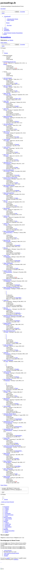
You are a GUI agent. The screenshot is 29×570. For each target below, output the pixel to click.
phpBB (7, 558)
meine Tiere (6, 101)
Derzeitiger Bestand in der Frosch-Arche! (12, 315)
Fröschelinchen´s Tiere (8, 421)
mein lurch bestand (7, 78)
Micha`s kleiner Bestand (8, 231)
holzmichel (7, 281)
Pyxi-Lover (7, 179)
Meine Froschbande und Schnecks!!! (11, 287)
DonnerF (17, 144)
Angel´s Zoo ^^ (6, 147)
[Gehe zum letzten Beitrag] (17, 68)
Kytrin (6, 346)
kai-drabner (7, 353)
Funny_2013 (8, 94)
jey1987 (7, 140)
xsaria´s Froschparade (8, 360)
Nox (6, 201)
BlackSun (7, 380)
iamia (6, 470)
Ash (6, 63)
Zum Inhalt (3, 8)
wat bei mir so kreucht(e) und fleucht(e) (12, 445)
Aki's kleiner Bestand (8, 124)
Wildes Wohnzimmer (8, 263)
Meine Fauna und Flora (8, 193)
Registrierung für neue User (9, 61)
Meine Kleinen (6, 453)
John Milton (8, 462)
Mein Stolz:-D (6, 131)
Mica (6, 392)
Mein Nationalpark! (7, 379)
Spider (16, 167)
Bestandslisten (6, 37)
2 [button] (3, 51)
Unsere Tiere (6, 255)
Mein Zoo (5, 307)
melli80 (7, 186)
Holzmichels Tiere (7, 279)
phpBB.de (16, 559)
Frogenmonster (8, 272)
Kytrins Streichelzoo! (8, 344)
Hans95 (7, 102)
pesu (16, 213)
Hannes (7, 399)
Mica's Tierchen (6, 390)
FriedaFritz (7, 288)
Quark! (7, 264)
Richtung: (13, 489)
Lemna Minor (18, 297)
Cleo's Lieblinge (7, 406)
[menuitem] (12, 19)
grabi (6, 79)
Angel (6, 148)
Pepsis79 (7, 324)
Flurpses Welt (6, 438)
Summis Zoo (6, 216)
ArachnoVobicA (9, 232)
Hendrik (17, 369)
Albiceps (7, 373)
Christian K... (8, 309)
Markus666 (7, 256)
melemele (17, 190)
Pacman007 (8, 241)
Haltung (5, 64)
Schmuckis (5, 352)
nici (16, 237)
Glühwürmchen (8, 415)
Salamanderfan (8, 430)
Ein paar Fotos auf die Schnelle (10, 177)
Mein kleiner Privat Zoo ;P (9, 330)
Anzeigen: (4, 488)
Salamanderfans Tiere (8, 429)
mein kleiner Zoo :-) (7, 162)
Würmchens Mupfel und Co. (9, 413)
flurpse (6, 439)
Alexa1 (7, 156)
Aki (6, 125)
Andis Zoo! (6, 300)
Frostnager (7, 316)
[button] (5, 53)
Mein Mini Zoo (6, 240)
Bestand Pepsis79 (7, 323)
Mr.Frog (7, 117)
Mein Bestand (6, 208)
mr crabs (7, 133)
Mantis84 (7, 477)
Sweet (6, 332)
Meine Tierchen (6, 93)
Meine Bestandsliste (7, 116)
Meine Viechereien (7, 461)
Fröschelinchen (18, 419)
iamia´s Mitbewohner (8, 468)
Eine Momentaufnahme (8, 170)
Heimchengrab (18, 426)
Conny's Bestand (7, 371)
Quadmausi (7, 163)
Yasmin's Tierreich (7, 270)
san (8, 40)
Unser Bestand (6, 139)
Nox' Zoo (5, 200)
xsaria (16, 357)
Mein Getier (6, 154)
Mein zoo (5, 247)
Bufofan (11, 40)
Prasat (16, 388)
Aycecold (7, 171)
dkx (6, 209)
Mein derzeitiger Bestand (8, 185)
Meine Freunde (6, 476)
